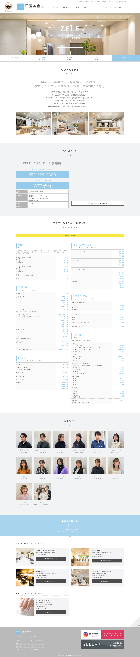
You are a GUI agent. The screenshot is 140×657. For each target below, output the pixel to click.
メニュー (70, 58)
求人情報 (33, 637)
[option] (34, 123)
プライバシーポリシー (37, 640)
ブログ (33, 646)
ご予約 (126, 58)
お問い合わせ (34, 649)
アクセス (42, 58)
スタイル (18, 646)
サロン (17, 640)
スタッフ (98, 58)
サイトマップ (34, 643)
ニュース (18, 649)
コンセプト (14, 58)
